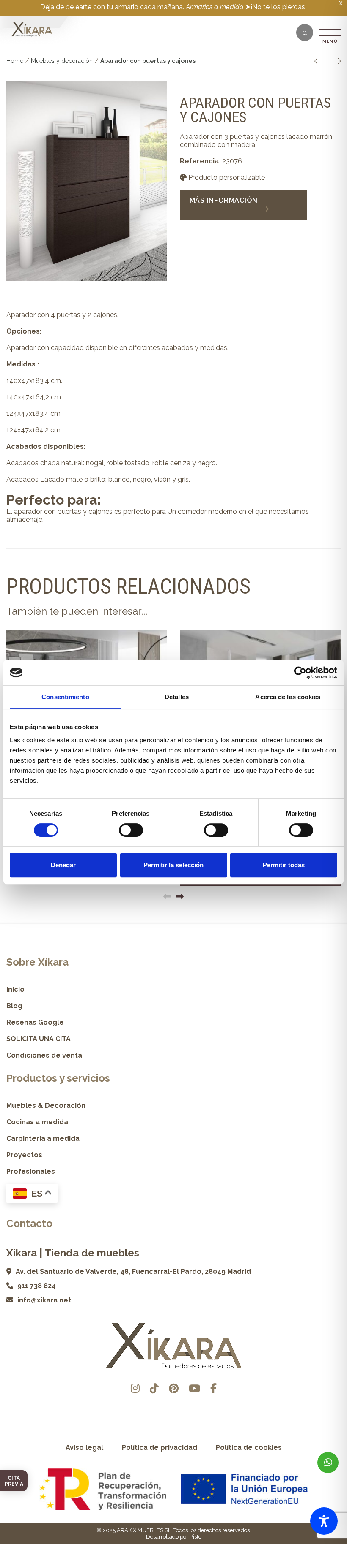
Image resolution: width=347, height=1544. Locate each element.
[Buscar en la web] (305, 33)
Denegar (63, 864)
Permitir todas (284, 864)
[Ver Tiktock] (154, 1388)
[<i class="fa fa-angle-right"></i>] (336, 61)
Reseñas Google (35, 1022)
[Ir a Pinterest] (174, 1388)
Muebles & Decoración (45, 1106)
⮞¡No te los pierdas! (276, 7)
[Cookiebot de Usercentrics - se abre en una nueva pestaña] (300, 672)
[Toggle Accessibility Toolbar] (324, 1521)
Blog (14, 1006)
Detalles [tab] (177, 696)
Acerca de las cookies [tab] (287, 696)
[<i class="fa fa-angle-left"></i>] (318, 61)
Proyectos (24, 1155)
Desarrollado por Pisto (173, 1536)
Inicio (15, 989)
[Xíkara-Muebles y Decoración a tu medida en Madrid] (32, 29)
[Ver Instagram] (135, 1388)
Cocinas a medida (37, 1122)
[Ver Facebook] (213, 1388)
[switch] (131, 830)
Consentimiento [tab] (65, 696)
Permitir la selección (173, 864)
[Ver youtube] (194, 1388)
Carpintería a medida (43, 1138)
